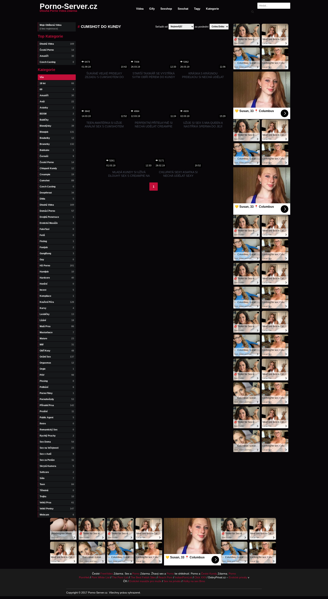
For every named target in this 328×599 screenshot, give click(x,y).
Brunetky (57, 144)
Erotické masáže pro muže (145, 581)
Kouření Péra (57, 302)
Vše (42, 77)
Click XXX (200, 577)
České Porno (57, 50)
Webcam (57, 514)
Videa (140, 8)
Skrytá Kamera (57, 466)
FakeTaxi (57, 229)
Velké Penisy (57, 508)
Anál (57, 101)
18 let (57, 83)
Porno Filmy (57, 393)
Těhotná (57, 490)
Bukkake (57, 150)
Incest (57, 290)
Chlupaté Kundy (57, 168)
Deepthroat (57, 192)
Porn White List (100, 577)
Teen (57, 484)
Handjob (57, 271)
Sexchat (183, 8)
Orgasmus (57, 362)
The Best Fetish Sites (143, 577)
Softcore (57, 472)
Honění (57, 284)
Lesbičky (57, 314)
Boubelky (57, 138)
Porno (136, 573)
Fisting (57, 241)
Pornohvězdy (57, 399)
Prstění (57, 411)
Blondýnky (57, 126)
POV (57, 375)
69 (57, 89)
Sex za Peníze (57, 460)
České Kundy (209, 573)
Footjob (57, 247)
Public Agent (57, 417)
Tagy (197, 8)
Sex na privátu (172, 581)
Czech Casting (57, 62)
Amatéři (57, 56)
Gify (152, 8)
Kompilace (57, 296)
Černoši (57, 156)
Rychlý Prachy (57, 435)
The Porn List (120, 577)
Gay (57, 259)
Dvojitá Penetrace (57, 217)
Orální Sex (57, 356)
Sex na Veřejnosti (57, 448)
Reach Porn (165, 577)
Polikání (57, 387)
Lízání (57, 320)
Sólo (57, 478)
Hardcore (57, 277)
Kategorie (212, 8)
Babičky (57, 119)
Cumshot (57, 180)
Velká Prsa (57, 502)
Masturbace (57, 332)
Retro (57, 423)
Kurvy (57, 308)
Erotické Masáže (57, 223)
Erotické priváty (238, 577)
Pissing (57, 381)
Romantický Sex (57, 429)
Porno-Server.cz (68, 8)
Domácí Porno (57, 211)
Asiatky (57, 107)
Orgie (57, 369)
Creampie (57, 174)
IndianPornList (183, 577)
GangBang (57, 253)
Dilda (57, 198)
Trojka (57, 496)
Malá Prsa (57, 326)
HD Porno (57, 265)
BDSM (57, 113)
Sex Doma (57, 441)
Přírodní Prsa (57, 405)
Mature (57, 338)
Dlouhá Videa (57, 44)
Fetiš (57, 235)
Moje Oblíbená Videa (51, 27)
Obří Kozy (57, 350)
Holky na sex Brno (194, 581)
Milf (57, 344)
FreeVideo (106, 573)
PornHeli (84, 577)
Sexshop (166, 8)
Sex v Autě (57, 454)
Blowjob (57, 132)
